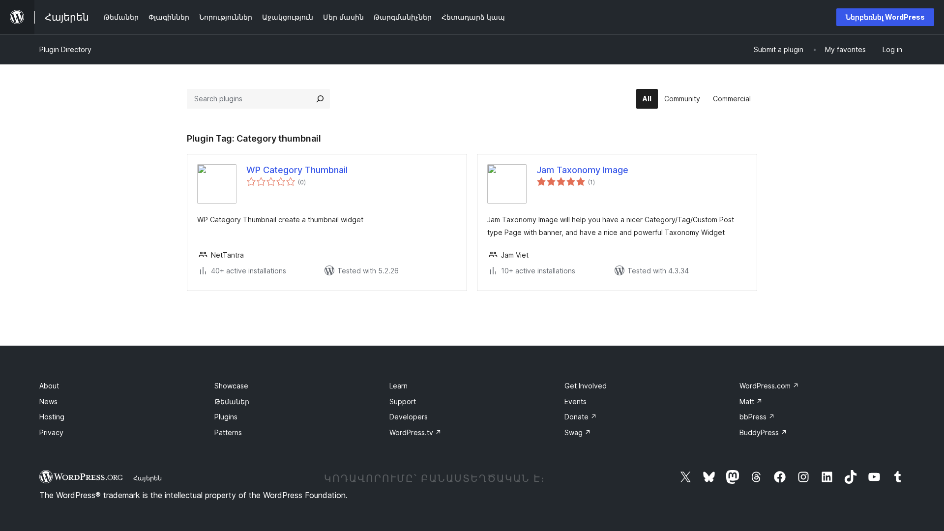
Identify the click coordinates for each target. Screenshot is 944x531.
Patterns (228, 432)
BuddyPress (763, 432)
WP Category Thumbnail (297, 170)
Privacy (51, 432)
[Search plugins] (320, 99)
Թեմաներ (231, 401)
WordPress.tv (415, 432)
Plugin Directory (65, 49)
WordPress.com (769, 386)
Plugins (225, 417)
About (49, 386)
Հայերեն (147, 478)
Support (402, 401)
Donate (580, 417)
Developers (408, 417)
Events (575, 401)
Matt (751, 401)
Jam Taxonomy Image (582, 170)
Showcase (231, 386)
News (48, 401)
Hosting (51, 417)
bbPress (757, 417)
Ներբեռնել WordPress (885, 17)
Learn (398, 386)
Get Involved (585, 386)
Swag (577, 432)
